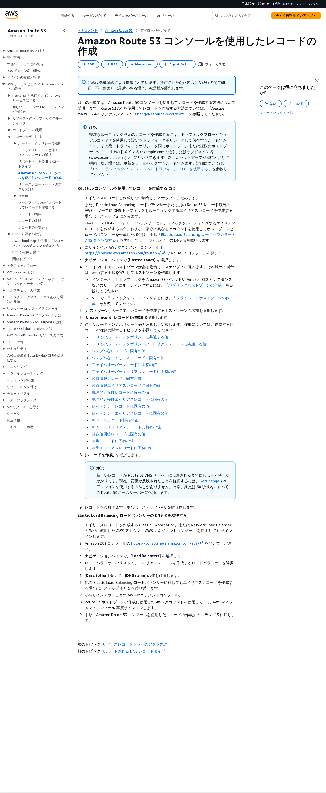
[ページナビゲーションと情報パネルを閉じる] (317, 81)
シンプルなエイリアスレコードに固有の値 (128, 357)
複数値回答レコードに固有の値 (118, 433)
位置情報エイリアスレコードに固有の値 (126, 385)
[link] (155, 30)
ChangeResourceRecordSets (160, 114)
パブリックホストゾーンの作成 (195, 285)
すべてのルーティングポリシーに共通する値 (130, 337)
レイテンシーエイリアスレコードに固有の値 (130, 413)
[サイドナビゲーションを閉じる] (64, 30)
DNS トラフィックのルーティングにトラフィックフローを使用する (150, 168)
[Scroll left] (57, 15)
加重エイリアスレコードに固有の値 (122, 447)
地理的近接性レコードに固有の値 (120, 392)
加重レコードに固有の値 (113, 440)
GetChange (209, 481)
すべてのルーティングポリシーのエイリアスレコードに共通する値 (149, 343)
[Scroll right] (178, 15)
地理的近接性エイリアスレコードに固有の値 (130, 399)
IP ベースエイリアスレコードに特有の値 (126, 427)
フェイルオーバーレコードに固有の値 (124, 364)
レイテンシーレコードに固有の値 (120, 406)
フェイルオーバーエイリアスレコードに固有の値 (134, 371)
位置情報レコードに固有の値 (117, 378)
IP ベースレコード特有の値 (115, 420)
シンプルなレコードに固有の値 (118, 350)
